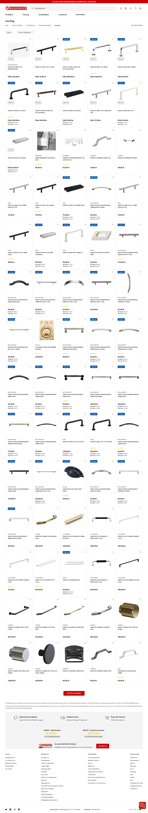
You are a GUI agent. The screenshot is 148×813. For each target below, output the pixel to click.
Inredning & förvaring (136, 783)
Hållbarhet (91, 766)
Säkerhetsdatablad (47, 794)
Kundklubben (44, 15)
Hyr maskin (8, 769)
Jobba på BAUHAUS (94, 769)
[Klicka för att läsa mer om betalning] (136, 809)
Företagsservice (10, 760)
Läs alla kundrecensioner (52, 736)
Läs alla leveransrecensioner (93, 736)
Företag (26, 15)
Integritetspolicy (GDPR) (95, 772)
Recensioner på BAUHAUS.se (96, 777)
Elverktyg (133, 772)
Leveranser (44, 774)
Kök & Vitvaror (30, 25)
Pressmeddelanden (94, 757)
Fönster (132, 777)
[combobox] (73, 8)
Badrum (132, 763)
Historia (90, 763)
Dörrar (132, 769)
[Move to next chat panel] (142, 805)
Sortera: (20, 32)
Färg (131, 774)
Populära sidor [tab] (134, 754)
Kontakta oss (45, 757)
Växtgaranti (44, 791)
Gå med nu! (102, 746)
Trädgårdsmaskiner (136, 786)
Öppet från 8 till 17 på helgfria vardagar (31, 720)
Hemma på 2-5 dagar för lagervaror (76, 720)
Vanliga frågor (45, 766)
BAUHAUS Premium (11, 763)
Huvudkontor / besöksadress (97, 783)
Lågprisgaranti (45, 783)
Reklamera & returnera (118, 720)
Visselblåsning (45, 760)
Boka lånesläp (9, 766)
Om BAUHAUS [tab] (92, 754)
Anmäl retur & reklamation (49, 777)
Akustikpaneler (134, 760)
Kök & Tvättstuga (17, 25)
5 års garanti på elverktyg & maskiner (52, 786)
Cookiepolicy (92, 774)
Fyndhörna (63, 15)
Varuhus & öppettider (47, 763)
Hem (6, 25)
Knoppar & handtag (45, 25)
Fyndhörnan (133, 757)
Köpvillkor (44, 772)
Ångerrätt (44, 780)
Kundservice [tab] (45, 754)
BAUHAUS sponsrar (93, 760)
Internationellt (92, 780)
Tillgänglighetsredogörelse (49, 800)
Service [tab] (7, 754)
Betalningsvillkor (46, 769)
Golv (131, 780)
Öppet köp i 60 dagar (47, 789)
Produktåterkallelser (47, 797)
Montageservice (10, 757)
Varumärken (80, 14)
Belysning (133, 766)
